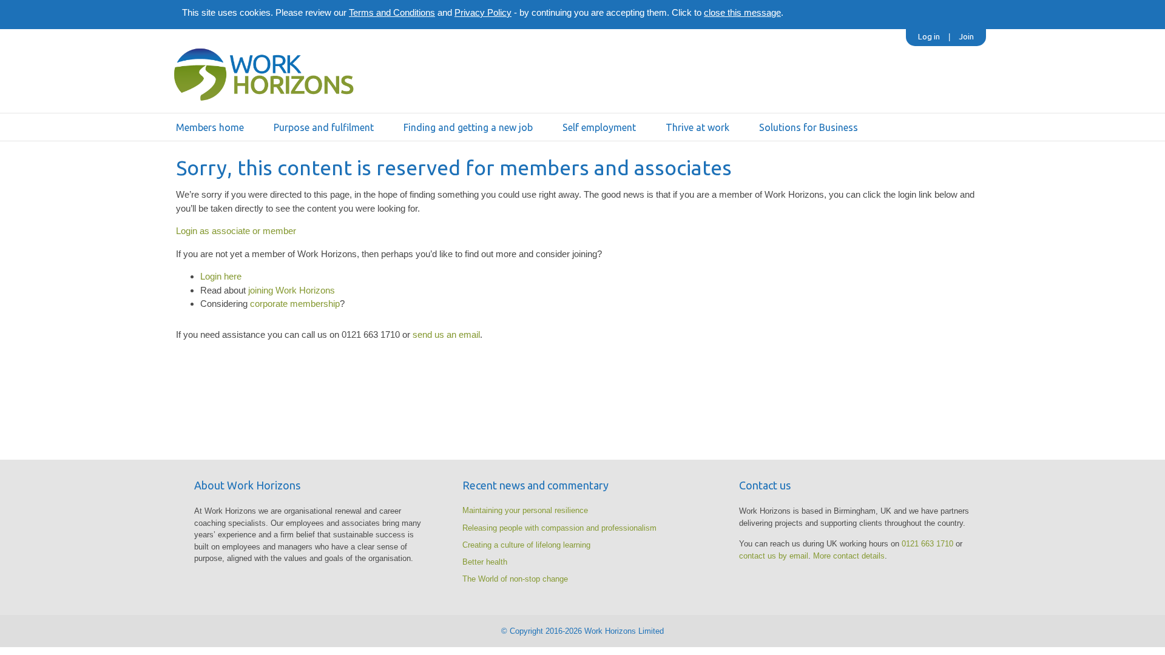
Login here (220, 276)
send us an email (446, 334)
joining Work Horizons (291, 290)
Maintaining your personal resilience (525, 510)
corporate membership (295, 303)
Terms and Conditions (392, 12)
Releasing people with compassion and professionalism (559, 527)
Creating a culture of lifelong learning (526, 544)
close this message (742, 12)
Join (966, 36)
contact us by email (773, 555)
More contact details (849, 555)
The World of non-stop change (515, 578)
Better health (484, 561)
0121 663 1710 (927, 543)
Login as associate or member (236, 231)
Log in (929, 36)
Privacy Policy (483, 12)
